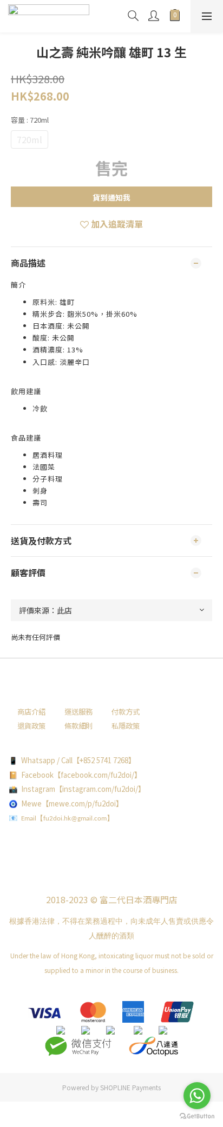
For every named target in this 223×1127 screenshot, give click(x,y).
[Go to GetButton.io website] (197, 1116)
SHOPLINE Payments (130, 1087)
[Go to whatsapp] (197, 1095)
